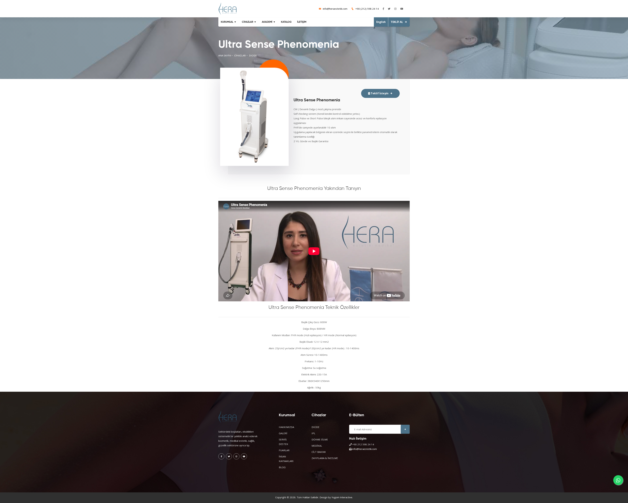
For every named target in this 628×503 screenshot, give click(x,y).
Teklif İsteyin (379, 93)
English (381, 22)
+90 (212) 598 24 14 (367, 8)
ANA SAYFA (224, 55)
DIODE (253, 55)
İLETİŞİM (301, 22)
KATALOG (286, 22)
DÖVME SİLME (320, 439)
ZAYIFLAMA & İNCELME (325, 458)
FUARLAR (284, 450)
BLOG (282, 467)
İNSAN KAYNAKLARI (286, 459)
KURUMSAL (227, 22)
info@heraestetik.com (335, 8)
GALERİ (283, 433)
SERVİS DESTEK (283, 442)
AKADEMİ (267, 22)
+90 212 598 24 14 (363, 444)
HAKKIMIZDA (286, 427)
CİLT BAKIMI (319, 451)
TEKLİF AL (397, 22)
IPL (313, 433)
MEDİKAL (317, 445)
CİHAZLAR (247, 22)
